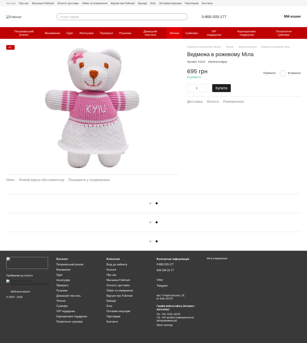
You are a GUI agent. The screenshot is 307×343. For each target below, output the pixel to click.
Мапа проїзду (165, 325)
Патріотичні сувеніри (284, 33)
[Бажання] (268, 16)
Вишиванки (52, 33)
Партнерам (191, 3)
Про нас (24, 3)
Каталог (11, 3)
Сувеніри (191, 33)
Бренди (142, 3)
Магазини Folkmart (43, 3)
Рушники (125, 33)
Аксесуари (86, 33)
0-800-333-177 (214, 17)
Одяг (69, 33)
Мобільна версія (20, 291)
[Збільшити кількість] (203, 88)
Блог (153, 3)
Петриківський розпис (24, 33)
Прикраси (106, 33)
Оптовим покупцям (170, 3)
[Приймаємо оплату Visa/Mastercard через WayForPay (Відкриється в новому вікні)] (28, 282)
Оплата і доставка (68, 3)
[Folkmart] (27, 262)
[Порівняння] (257, 16)
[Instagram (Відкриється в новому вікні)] (299, 3)
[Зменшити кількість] (190, 88)
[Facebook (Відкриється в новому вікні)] (294, 3)
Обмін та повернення (95, 3)
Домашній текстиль (150, 33)
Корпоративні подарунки (246, 33)
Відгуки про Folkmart (123, 3)
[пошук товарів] (184, 16)
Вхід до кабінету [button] (117, 264)
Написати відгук (217, 61)
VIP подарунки (214, 33)
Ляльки (174, 33)
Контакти (207, 3)
